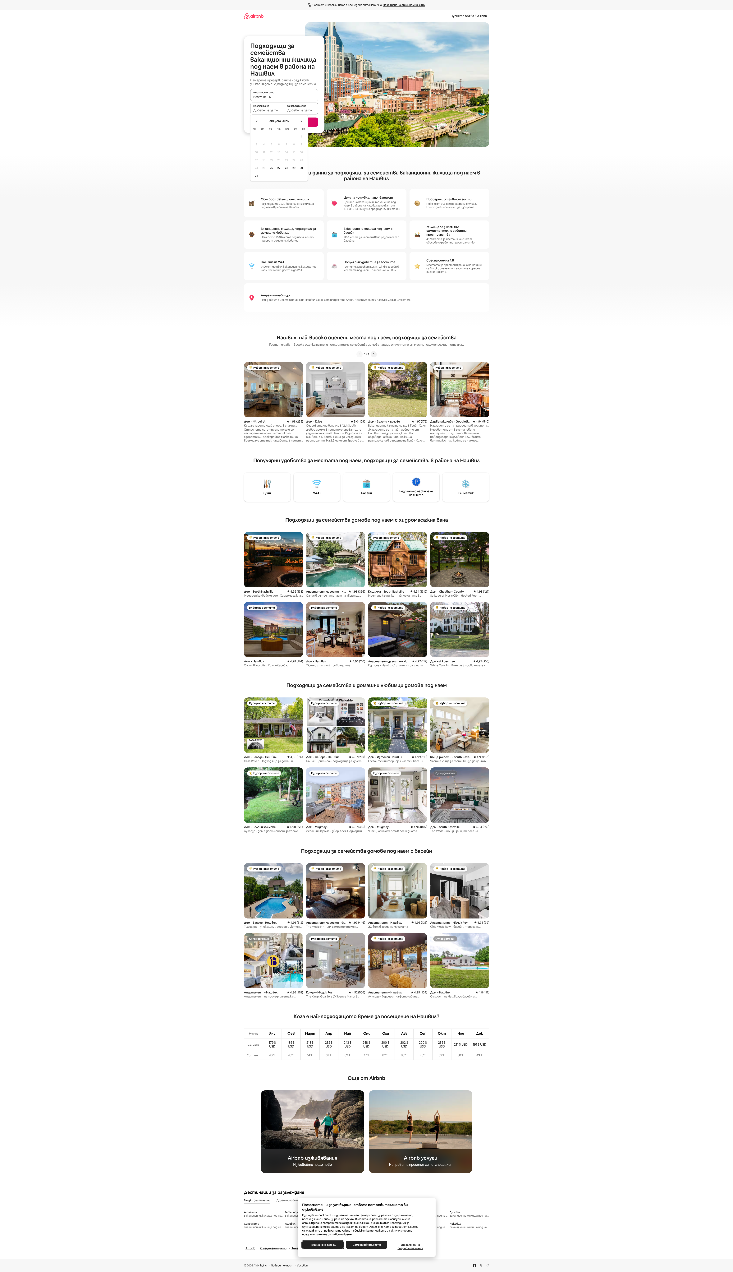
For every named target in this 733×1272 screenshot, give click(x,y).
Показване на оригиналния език (404, 5)
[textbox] (267, 110)
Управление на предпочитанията (410, 1246)
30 (301, 168)
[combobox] (284, 97)
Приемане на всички (322, 1245)
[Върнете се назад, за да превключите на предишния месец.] (257, 121)
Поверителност (282, 1265)
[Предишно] (359, 354)
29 (293, 168)
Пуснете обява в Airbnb (469, 16)
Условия (302, 1265)
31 (256, 176)
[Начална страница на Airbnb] (253, 16)
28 (286, 168)
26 (271, 168)
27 (278, 168)
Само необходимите (366, 1245)
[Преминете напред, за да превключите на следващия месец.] (301, 121)
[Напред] (374, 354)
